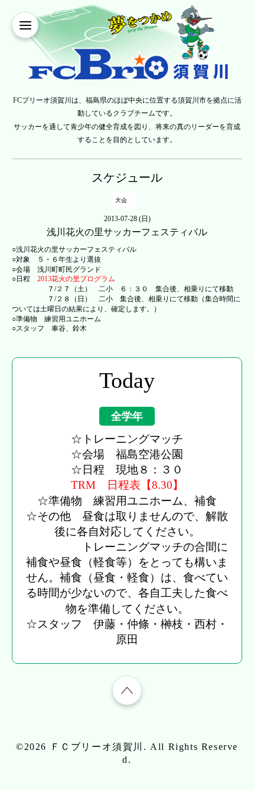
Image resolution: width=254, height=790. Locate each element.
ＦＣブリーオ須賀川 (97, 747)
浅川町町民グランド (69, 269)
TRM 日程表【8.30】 (127, 485)
